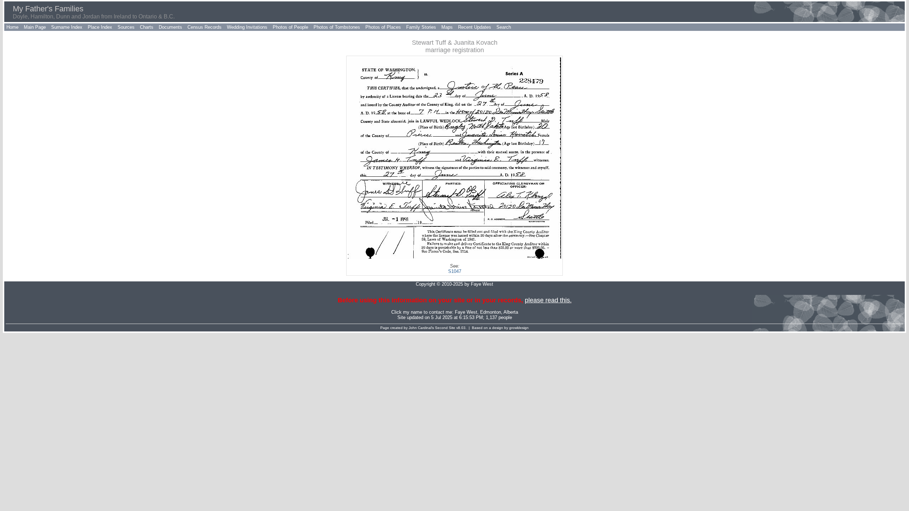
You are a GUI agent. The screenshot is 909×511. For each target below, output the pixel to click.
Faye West (466, 312)
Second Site (445, 328)
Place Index (100, 27)
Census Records (204, 27)
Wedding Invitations (247, 27)
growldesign (519, 328)
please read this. (548, 300)
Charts (146, 27)
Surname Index (66, 27)
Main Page (35, 27)
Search (503, 27)
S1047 (454, 271)
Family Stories (421, 27)
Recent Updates (474, 27)
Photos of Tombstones (337, 27)
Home (12, 27)
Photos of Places (383, 27)
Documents (170, 27)
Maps (447, 27)
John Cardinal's (421, 328)
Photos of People (290, 27)
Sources (126, 27)
